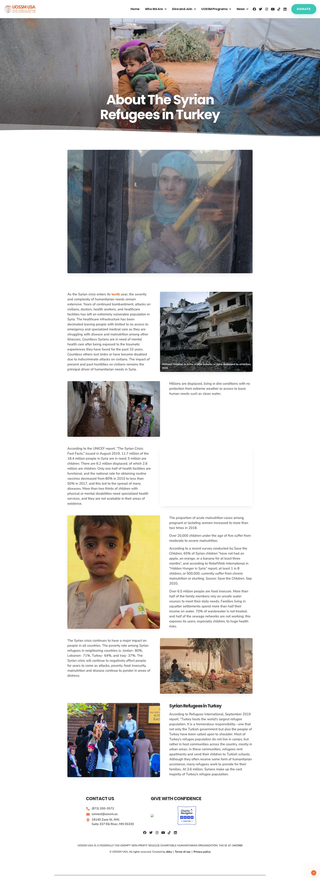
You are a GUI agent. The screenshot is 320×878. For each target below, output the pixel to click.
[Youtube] (272, 9)
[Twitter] (260, 9)
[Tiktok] (279, 9)
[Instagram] (266, 9)
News (241, 9)
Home (135, 9)
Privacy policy (202, 852)
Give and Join (182, 9)
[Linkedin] (285, 9)
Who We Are (154, 9)
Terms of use (182, 852)
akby (169, 852)
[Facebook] (254, 9)
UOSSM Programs (214, 9)
